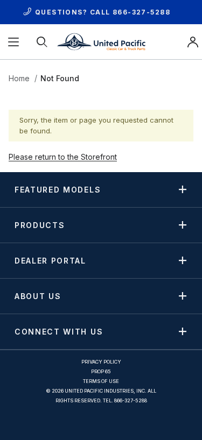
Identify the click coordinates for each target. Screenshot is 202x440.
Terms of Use (101, 381)
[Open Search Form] (43, 42)
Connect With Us (59, 331)
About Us (38, 296)
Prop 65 (101, 371)
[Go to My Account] (192, 42)
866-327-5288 (141, 12)
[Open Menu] (14, 42)
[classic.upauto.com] (101, 40)
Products (40, 225)
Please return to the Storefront (63, 156)
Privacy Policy (101, 362)
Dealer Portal (50, 260)
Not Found (59, 78)
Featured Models (58, 189)
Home (19, 78)
